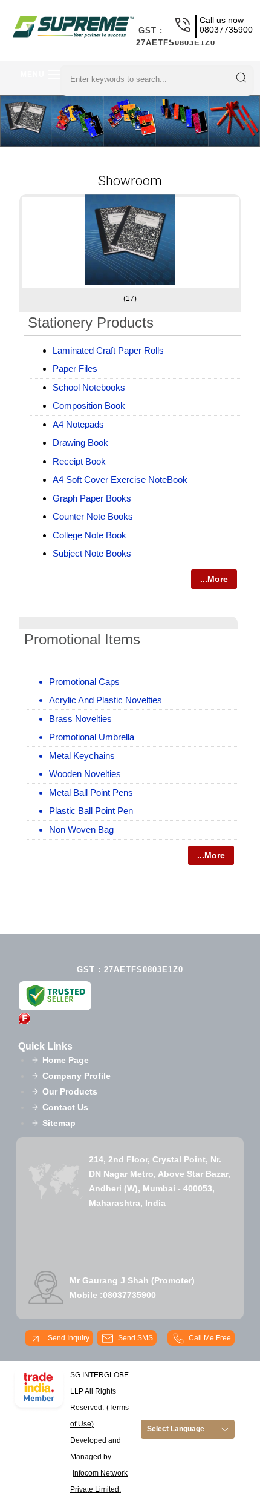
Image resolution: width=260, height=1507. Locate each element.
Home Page (65, 1060)
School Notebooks (89, 387)
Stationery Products (91, 322)
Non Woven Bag (81, 829)
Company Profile (76, 1076)
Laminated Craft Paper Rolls (108, 350)
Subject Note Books (92, 553)
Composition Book (89, 405)
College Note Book (89, 535)
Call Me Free (210, 1338)
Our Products (69, 1091)
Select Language (175, 1429)
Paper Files (75, 368)
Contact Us (65, 1107)
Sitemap (59, 1123)
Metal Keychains (82, 755)
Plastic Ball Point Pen (91, 811)
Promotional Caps (84, 682)
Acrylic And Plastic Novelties (105, 700)
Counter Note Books (93, 516)
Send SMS (135, 1338)
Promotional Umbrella (91, 737)
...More (214, 579)
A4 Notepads (78, 424)
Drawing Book (80, 442)
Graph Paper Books (92, 498)
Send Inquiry (67, 1338)
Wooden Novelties (85, 774)
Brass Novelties (80, 719)
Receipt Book (79, 461)
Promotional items (82, 639)
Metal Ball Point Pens (91, 792)
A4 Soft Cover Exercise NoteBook (120, 479)
